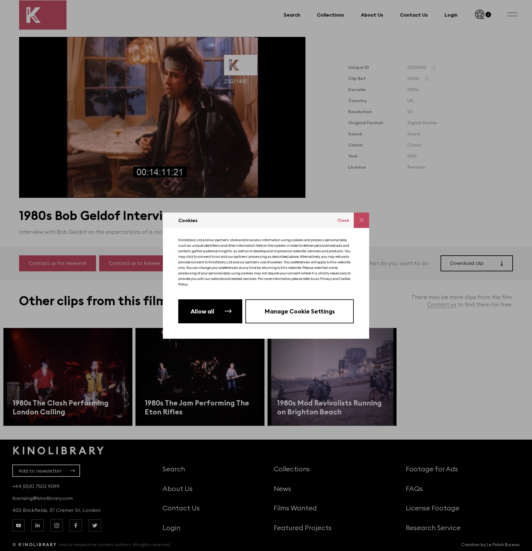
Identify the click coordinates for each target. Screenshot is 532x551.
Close (343, 220)
